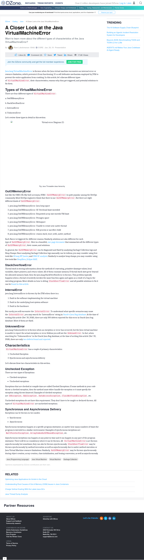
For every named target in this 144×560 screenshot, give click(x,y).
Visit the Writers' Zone (14, 536)
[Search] (140, 2)
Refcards (30, 3)
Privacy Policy (11, 545)
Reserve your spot (106, 12)
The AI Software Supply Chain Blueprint (123, 27)
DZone (7, 21)
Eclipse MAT (32, 259)
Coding (81, 8)
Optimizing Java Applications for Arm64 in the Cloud (26, 479)
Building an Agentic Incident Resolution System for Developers (122, 33)
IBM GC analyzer (40, 256)
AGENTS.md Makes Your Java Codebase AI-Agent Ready (123, 48)
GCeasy (16, 256)
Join (129, 3)
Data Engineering (46, 8)
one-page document (56, 242)
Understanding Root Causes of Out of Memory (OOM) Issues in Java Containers (37, 484)
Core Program (11, 534)
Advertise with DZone (50, 519)
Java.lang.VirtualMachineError (18, 71)
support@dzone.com (50, 536)
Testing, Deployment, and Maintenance (99, 8)
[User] (134, 3)
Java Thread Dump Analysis (16, 494)
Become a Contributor (13, 532)
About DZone (10, 519)
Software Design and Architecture (65, 8)
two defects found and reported (36, 339)
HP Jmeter (24, 256)
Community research (13, 523)
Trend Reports (45, 3)
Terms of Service (12, 543)
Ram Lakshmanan (21, 47)
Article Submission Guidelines (17, 530)
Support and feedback (13, 521)
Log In (123, 3)
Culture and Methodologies (28, 8)
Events (59, 3)
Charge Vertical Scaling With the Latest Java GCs (25, 489)
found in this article (19, 284)
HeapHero (21, 259)
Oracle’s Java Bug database (74, 314)
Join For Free (74, 62)
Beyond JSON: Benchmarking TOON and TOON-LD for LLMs (123, 41)
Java (21, 21)
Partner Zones (119, 8)
